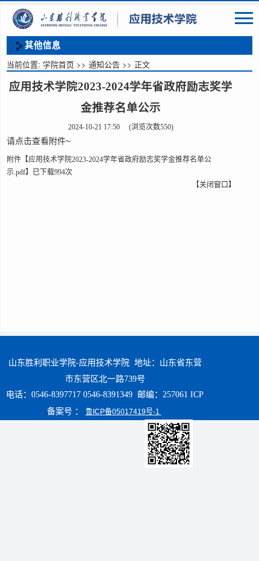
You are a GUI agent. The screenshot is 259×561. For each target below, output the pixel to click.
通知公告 (104, 64)
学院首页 (58, 64)
